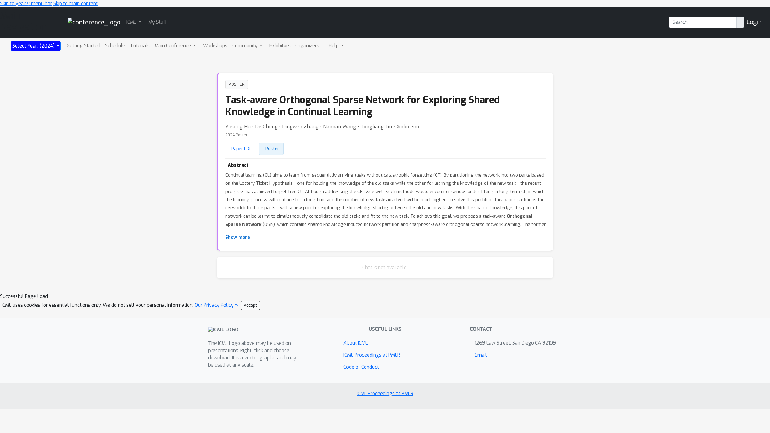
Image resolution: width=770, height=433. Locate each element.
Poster (272, 149)
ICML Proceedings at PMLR (371, 355)
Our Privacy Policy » (217, 305)
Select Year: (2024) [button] (34, 46)
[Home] (94, 22)
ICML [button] (131, 22)
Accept (250, 305)
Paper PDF (241, 148)
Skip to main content (75, 3)
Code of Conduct (361, 367)
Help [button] (334, 45)
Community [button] (245, 45)
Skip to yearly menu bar (26, 3)
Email (481, 355)
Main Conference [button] (173, 45)
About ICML (355, 343)
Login (754, 22)
